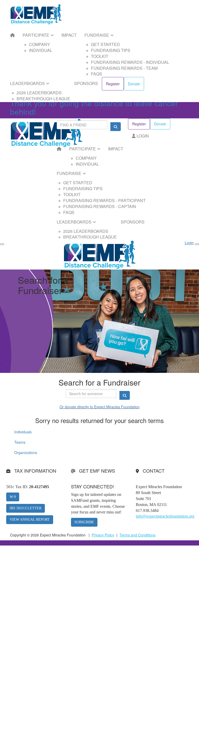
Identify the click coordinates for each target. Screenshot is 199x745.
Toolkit (99, 56)
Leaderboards (27, 83)
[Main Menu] (2, 244)
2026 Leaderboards (39, 93)
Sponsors (86, 83)
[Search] (115, 126)
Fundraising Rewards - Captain (99, 206)
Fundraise (96, 35)
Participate (36, 35)
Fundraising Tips (110, 50)
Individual (40, 50)
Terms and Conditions (137, 534)
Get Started (105, 44)
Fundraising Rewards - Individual (130, 62)
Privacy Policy (103, 534)
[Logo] (36, 14)
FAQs (96, 74)
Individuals (23, 431)
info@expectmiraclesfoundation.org (165, 516)
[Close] (197, 244)
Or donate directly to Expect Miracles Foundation (100, 406)
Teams (19, 442)
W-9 (13, 497)
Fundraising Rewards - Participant (104, 200)
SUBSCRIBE (84, 522)
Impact (69, 35)
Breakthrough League (43, 99)
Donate (134, 83)
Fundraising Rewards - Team (124, 68)
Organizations (25, 452)
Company (39, 44)
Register (113, 83)
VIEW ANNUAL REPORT (30, 519)
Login (142, 136)
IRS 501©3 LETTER (25, 508)
